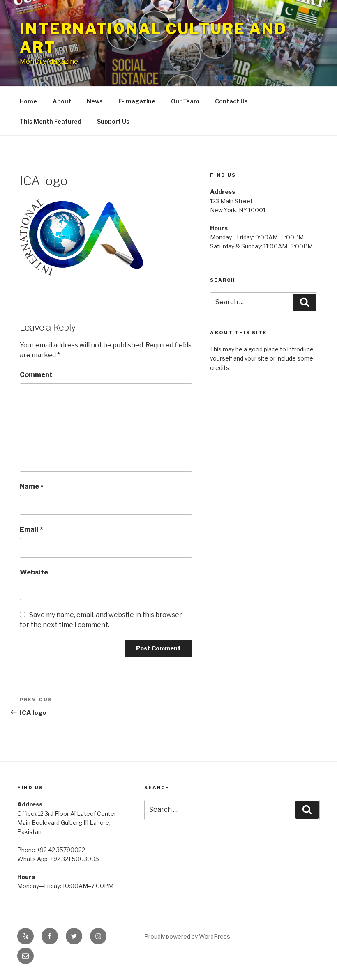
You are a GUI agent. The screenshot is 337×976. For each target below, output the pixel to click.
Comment (36, 375)
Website (34, 572)
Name (32, 486)
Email (31, 529)
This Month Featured (50, 121)
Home (28, 101)
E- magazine (136, 101)
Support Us (113, 121)
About (62, 101)
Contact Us (231, 101)
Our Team (185, 101)
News (95, 101)
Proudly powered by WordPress (187, 936)
